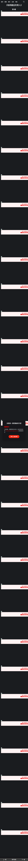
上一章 (4, 859)
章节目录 (14, 859)
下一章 (23, 859)
